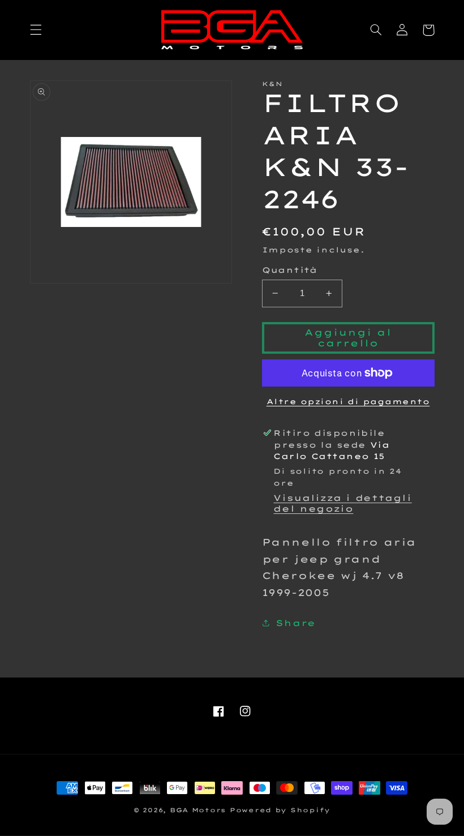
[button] (36, 30)
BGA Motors (198, 810)
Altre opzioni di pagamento (348, 401)
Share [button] (296, 623)
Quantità (289, 270)
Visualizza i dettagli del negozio (342, 503)
